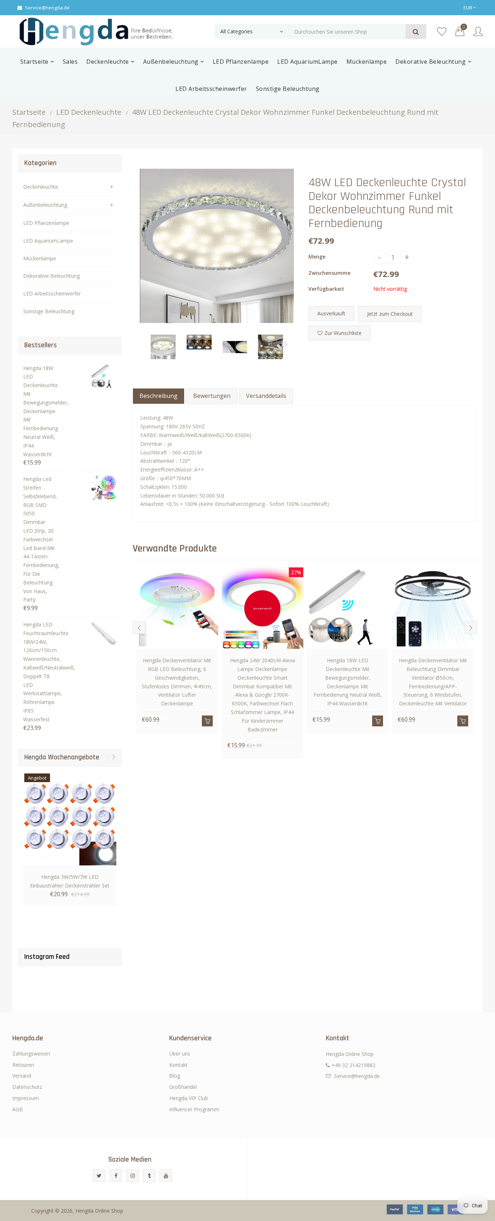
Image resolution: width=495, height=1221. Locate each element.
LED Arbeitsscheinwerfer (52, 293)
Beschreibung (159, 396)
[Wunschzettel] (441, 32)
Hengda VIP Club (188, 1098)
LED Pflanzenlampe (46, 222)
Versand (21, 1075)
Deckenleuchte (40, 186)
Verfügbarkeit (326, 288)
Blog (174, 1075)
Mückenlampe (39, 258)
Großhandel (183, 1086)
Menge (316, 256)
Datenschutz (27, 1086)
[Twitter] (99, 1175)
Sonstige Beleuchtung (48, 311)
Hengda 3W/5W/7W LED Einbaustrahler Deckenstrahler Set (69, 881)
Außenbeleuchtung (45, 204)
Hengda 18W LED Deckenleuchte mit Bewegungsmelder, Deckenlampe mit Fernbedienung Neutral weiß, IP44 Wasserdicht (39, 411)
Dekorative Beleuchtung (51, 275)
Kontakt (178, 1064)
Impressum (25, 1098)
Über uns (179, 1053)
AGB (17, 1109)
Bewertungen (211, 396)
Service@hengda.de (47, 7)
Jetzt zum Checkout (390, 313)
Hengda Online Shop (99, 1210)
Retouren (23, 1064)
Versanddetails (266, 396)
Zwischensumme (329, 272)
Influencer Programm (194, 1109)
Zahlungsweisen (31, 1053)
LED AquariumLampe (48, 240)
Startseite (29, 112)
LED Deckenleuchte (88, 112)
